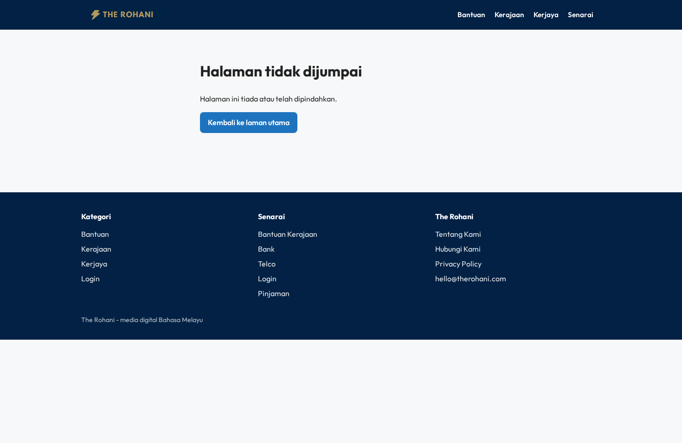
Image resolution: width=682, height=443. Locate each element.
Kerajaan (509, 14)
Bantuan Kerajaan (287, 234)
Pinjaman (274, 293)
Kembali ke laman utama (249, 122)
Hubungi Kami (458, 248)
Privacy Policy (458, 263)
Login (90, 278)
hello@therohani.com (470, 278)
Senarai (580, 14)
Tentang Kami (458, 234)
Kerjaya (546, 14)
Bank (266, 248)
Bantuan (471, 14)
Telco (267, 263)
